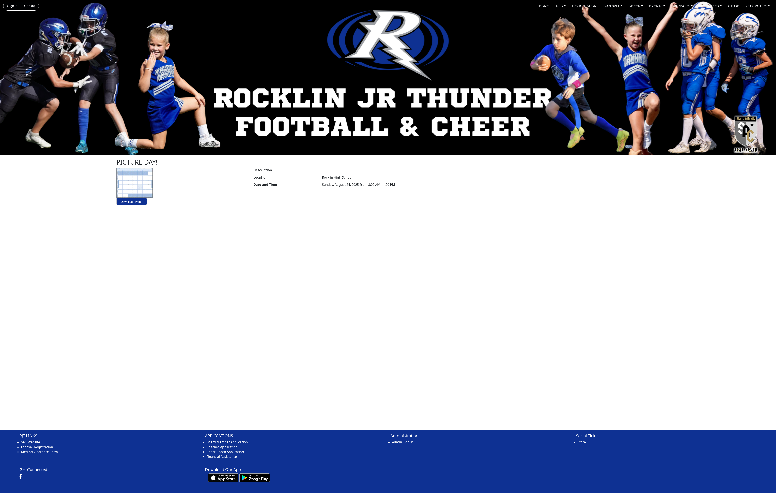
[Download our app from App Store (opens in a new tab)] (223, 477)
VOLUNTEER (709, 6)
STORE (733, 6)
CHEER (634, 6)
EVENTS (656, 6)
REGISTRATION (584, 6)
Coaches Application (222, 447)
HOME (544, 6)
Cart (29, 6)
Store (582, 442)
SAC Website (30, 442)
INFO (559, 6)
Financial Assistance (222, 456)
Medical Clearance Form (39, 452)
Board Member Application (227, 442)
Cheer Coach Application (225, 452)
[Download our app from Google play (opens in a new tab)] (254, 477)
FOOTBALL (611, 6)
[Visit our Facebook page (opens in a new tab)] (21, 476)
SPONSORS (681, 6)
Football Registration (37, 447)
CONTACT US (756, 6)
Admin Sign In (402, 442)
